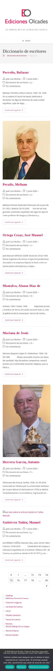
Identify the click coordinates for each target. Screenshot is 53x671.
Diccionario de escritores (17, 82)
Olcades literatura (13, 615)
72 (32, 575)
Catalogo (9, 595)
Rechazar (21, 667)
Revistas (9, 623)
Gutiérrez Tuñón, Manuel (21, 522)
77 (25, 580)
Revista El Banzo (12, 630)
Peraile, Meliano (15, 184)
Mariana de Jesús (16, 333)
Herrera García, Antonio (21, 462)
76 (18, 580)
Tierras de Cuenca (13, 619)
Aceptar (9, 667)
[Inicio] (3, 55)
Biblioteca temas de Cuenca (17, 598)
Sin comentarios (13, 86)
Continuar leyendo (15, 110)
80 (46, 580)
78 (32, 580)
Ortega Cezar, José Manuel (23, 235)
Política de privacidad (38, 667)
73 (39, 575)
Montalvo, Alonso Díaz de (21, 286)
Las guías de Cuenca (14, 606)
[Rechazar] (49, 662)
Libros (8, 611)
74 (46, 575)
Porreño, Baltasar (16, 72)
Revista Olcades (12, 635)
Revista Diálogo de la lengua (17, 626)
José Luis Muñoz (13, 79)
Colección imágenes (14, 602)
